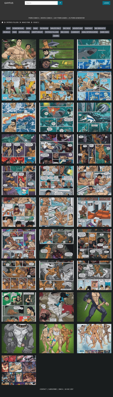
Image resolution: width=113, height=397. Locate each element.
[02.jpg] (56, 54)
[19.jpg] (19, 243)
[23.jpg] (56, 275)
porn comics (34, 18)
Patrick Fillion (12, 22)
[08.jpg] (56, 117)
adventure (77, 28)
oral (28, 28)
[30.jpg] (94, 338)
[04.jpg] (19, 85)
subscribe (52, 389)
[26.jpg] (56, 307)
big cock (65, 32)
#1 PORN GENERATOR (77, 18)
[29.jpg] (56, 338)
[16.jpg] (19, 212)
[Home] (2, 22)
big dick (66, 28)
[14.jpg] (56, 180)
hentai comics (46, 18)
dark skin (104, 32)
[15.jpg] (94, 180)
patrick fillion (51, 32)
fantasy (88, 28)
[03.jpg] (94, 54)
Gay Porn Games (60, 18)
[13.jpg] (19, 180)
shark (56, 36)
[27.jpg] (94, 307)
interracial (24, 32)
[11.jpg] (56, 149)
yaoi (14, 32)
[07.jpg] (19, 117)
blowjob (44, 28)
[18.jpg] (94, 212)
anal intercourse (90, 32)
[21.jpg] (94, 243)
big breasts (100, 28)
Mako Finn (26, 22)
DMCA (61, 389)
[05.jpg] (56, 85)
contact (43, 389)
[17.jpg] (56, 212)
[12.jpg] (94, 149)
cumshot (75, 32)
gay (8, 28)
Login (106, 3)
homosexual (18, 28)
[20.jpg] (56, 243)
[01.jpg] (19, 54)
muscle (6, 32)
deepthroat (37, 32)
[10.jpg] (19, 149)
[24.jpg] (94, 275)
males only (55, 28)
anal (36, 28)
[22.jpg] (19, 275)
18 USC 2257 (69, 389)
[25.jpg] (19, 307)
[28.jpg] (19, 338)
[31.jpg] (19, 370)
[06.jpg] (94, 85)
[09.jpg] (94, 117)
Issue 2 (36, 22)
